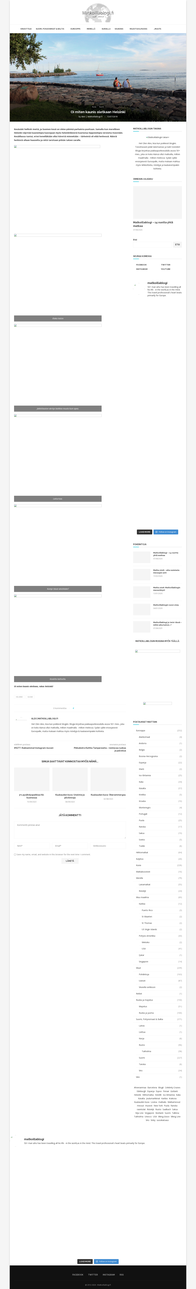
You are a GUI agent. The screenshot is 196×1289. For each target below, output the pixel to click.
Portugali (160, 814)
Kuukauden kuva (141, 1102)
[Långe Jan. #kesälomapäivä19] (145, 524)
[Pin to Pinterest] (84, 708)
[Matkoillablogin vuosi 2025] (141, 609)
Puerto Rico (162, 910)
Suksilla (106, 29)
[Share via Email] (87, 708)
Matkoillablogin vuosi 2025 (166, 605)
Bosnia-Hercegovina (160, 756)
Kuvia (159, 865)
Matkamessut (174, 1102)
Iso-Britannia (160, 775)
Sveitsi (160, 839)
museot (148, 1105)
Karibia (160, 903)
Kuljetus (159, 859)
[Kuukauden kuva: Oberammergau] (108, 779)
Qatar (160, 955)
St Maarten (162, 916)
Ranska (160, 826)
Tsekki (160, 846)
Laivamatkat (160, 884)
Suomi (30, 697)
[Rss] (178, 12)
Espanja (160, 762)
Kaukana (119, 29)
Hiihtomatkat (159, 852)
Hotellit (158, 1094)
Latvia (160, 1025)
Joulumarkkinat (153, 1098)
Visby (153, 1120)
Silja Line (139, 1113)
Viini (159, 1077)
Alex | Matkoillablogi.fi (91, 116)
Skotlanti (159, 1113)
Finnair (166, 1091)
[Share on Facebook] (78, 708)
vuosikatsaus (163, 1120)
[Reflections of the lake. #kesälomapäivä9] (62, 1153)
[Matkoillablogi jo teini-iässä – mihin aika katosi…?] (141, 627)
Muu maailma (159, 897)
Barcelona (152, 1087)
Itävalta (160, 788)
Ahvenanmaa (140, 1087)
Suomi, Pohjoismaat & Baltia (50, 29)
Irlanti (160, 769)
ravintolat (141, 1109)
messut (140, 1105)
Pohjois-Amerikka (160, 935)
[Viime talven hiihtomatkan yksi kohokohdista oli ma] (145, 312)
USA (162, 948)
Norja (160, 1038)
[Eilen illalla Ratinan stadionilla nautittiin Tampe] (170, 327)
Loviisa (154, 1102)
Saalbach (167, 1109)
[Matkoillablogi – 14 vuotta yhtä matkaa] (157, 202)
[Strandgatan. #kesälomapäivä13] (134, 1151)
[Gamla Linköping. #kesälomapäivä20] (170, 359)
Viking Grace (163, 1116)
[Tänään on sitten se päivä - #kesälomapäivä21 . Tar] (145, 438)
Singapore (160, 961)
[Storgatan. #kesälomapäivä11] (98, 1151)
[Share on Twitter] (81, 708)
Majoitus (160, 1006)
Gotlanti (174, 1091)
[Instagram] (175, 12)
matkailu (162, 1102)
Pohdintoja (160, 974)
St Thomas (162, 923)
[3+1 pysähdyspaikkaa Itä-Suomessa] (32, 779)
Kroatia (160, 801)
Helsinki (19, 697)
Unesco (148, 1116)
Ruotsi (160, 1045)
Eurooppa (75, 29)
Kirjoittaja (26, 29)
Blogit (161, 1087)
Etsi (135, 239)
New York (158, 1105)
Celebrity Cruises (172, 1087)
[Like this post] (75, 708)
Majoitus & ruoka (138, 29)
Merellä (91, 29)
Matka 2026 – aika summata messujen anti (166, 571)
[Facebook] (169, 12)
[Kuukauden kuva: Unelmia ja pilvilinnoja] (70, 779)
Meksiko (162, 942)
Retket (159, 993)
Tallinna (175, 1113)
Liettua (160, 1032)
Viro (160, 1070)
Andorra (160, 743)
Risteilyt (160, 891)
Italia (160, 781)
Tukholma (162, 1051)
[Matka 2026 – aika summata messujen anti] (141, 574)
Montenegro (160, 807)
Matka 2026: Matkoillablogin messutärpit (166, 588)
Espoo (159, 1091)
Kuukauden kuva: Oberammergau (108, 795)
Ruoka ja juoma (160, 1013)
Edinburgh (141, 1091)
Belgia (160, 749)
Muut (159, 967)
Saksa (160, 833)
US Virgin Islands (162, 929)
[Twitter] (172, 12)
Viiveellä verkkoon (160, 987)
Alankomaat (160, 737)
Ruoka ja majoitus (159, 1000)
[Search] (182, 12)
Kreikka (160, 794)
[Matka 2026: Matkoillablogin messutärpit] (141, 592)
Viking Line (176, 1116)
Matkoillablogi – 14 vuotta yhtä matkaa (153, 224)
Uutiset (160, 980)
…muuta (157, 29)
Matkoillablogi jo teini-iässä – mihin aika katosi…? (167, 623)
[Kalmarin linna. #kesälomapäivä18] (170, 524)
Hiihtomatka (148, 1094)
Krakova (172, 1098)
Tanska (160, 1064)
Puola (160, 820)
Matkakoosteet (159, 871)
